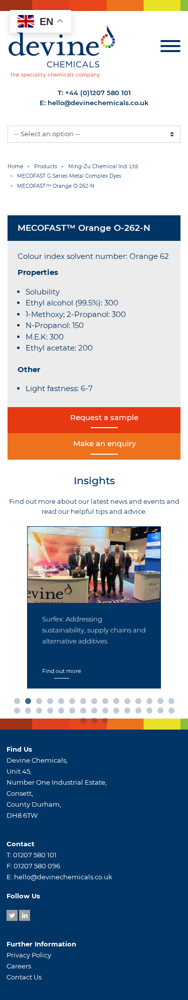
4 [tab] (52, 703)
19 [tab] (52, 713)
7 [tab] (85, 703)
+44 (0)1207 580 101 (98, 93)
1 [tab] (19, 703)
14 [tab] (162, 703)
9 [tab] (107, 703)
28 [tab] (151, 713)
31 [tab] (85, 723)
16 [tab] (19, 713)
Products (45, 166)
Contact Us (24, 977)
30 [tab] (173, 713)
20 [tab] (63, 713)
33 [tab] (107, 723)
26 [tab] (129, 713)
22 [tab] (85, 713)
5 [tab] (63, 703)
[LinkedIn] (24, 915)
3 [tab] (41, 703)
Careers (19, 966)
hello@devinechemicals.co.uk (98, 103)
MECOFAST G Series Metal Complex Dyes (69, 176)
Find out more (61, 671)
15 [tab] (173, 703)
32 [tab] (96, 723)
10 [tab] (118, 703)
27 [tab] (140, 713)
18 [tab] (41, 713)
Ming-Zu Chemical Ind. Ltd (103, 166)
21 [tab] (74, 713)
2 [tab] (30, 703)
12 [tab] (140, 703)
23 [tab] (96, 713)
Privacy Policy (29, 955)
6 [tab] (74, 703)
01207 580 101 (35, 855)
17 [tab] (30, 713)
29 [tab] (162, 713)
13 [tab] (151, 703)
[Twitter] (12, 915)
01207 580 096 (37, 866)
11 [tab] (129, 703)
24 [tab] (107, 713)
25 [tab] (118, 713)
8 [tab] (96, 703)
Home (15, 166)
